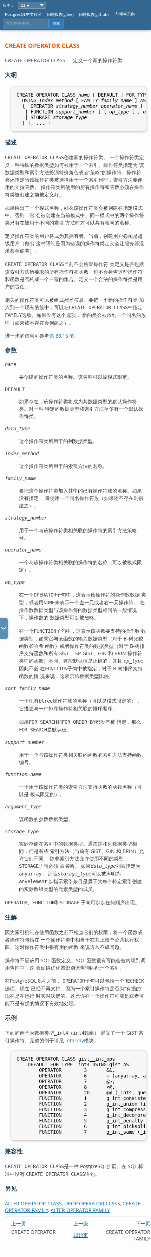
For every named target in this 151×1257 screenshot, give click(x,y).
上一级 (80, 1223)
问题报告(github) (94, 14)
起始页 (80, 1235)
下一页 (143, 1223)
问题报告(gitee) (60, 14)
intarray (74, 1040)
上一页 (18, 1223)
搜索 (56, 23)
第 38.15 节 (61, 335)
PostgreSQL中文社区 (23, 14)
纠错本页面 (125, 13)
